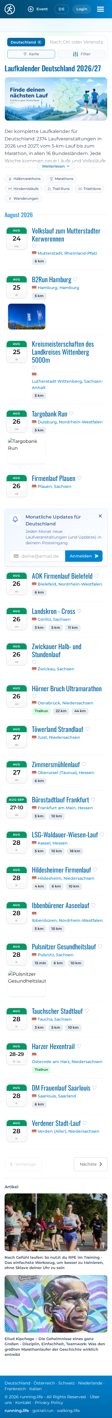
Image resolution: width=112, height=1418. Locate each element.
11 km (73, 628)
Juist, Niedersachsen (59, 737)
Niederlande (90, 1383)
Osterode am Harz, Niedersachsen (67, 1061)
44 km (80, 711)
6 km (39, 261)
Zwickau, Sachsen (56, 668)
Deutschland (17, 1383)
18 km (75, 851)
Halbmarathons (26, 178)
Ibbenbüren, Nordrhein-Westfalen (67, 920)
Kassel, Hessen (53, 843)
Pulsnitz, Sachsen (56, 954)
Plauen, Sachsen (55, 486)
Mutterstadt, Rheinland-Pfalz (67, 253)
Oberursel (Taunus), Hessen (66, 772)
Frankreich (15, 1388)
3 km (39, 628)
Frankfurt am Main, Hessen (65, 807)
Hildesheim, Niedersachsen (66, 878)
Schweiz (66, 1383)
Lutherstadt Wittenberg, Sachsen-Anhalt (67, 384)
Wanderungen (25, 198)
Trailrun (41, 711)
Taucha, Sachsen (55, 1019)
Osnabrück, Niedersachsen (65, 703)
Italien (35, 1388)
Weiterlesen (53, 166)
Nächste (88, 1164)
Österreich (44, 1383)
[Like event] (34, 246)
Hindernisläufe (25, 188)
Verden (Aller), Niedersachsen (68, 1131)
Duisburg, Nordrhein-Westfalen (70, 422)
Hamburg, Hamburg (58, 287)
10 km (56, 816)
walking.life (68, 1410)
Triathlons (92, 188)
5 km (39, 296)
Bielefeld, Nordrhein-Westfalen (70, 584)
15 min (40, 963)
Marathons (64, 178)
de (62, 9)
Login (81, 9)
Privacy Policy (49, 1402)
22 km (61, 711)
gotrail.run (42, 1410)
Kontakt (23, 1402)
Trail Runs (61, 188)
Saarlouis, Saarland (57, 1096)
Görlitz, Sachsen (54, 619)
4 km (39, 886)
